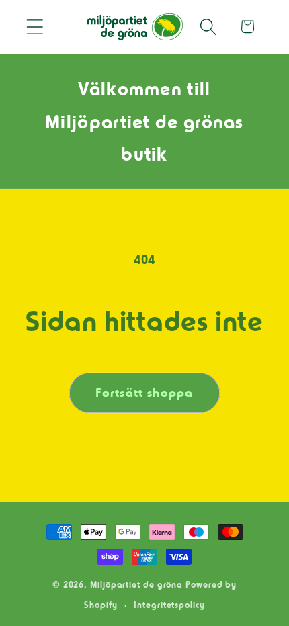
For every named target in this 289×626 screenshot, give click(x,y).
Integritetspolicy (169, 604)
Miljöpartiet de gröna (136, 584)
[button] (34, 26)
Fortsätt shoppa (144, 393)
